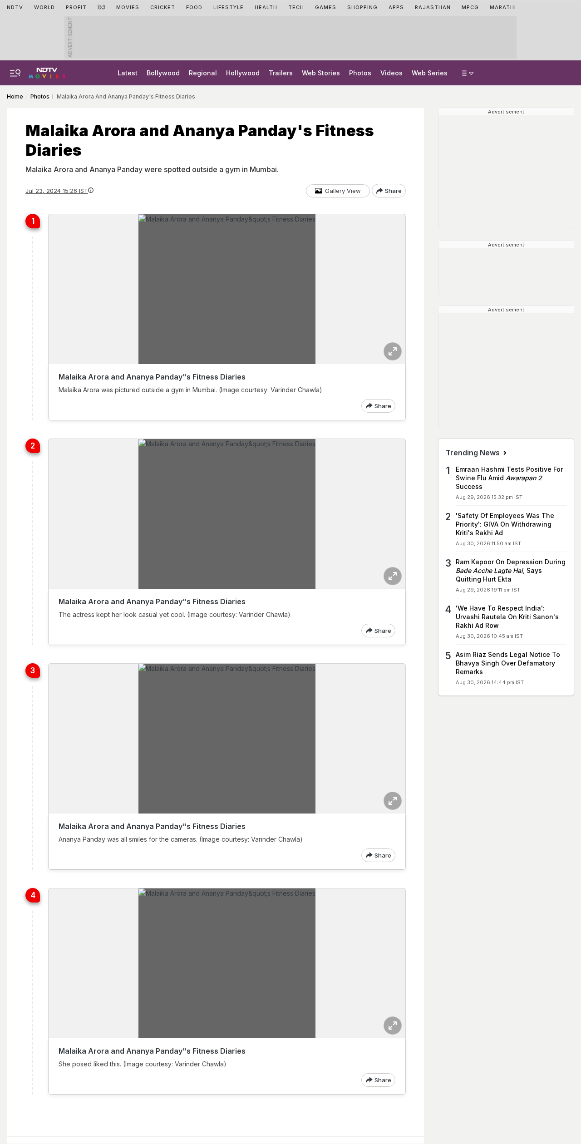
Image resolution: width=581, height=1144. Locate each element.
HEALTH (266, 7)
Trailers (281, 73)
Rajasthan (433, 7)
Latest (128, 73)
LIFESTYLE (228, 7)
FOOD (194, 7)
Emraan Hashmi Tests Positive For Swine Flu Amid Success (509, 477)
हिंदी (101, 7)
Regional (203, 73)
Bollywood (163, 73)
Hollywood (243, 73)
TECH (296, 7)
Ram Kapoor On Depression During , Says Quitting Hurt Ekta (511, 570)
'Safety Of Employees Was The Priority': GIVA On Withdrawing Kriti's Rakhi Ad (505, 524)
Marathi (503, 7)
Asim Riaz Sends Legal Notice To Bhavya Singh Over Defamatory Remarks (508, 663)
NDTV (15, 7)
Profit (76, 7)
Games (325, 7)
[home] (47, 70)
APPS (396, 7)
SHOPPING (362, 7)
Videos (391, 73)
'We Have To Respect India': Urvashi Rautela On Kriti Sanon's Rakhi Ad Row (507, 616)
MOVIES (127, 7)
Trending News (474, 452)
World (44, 7)
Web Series (430, 73)
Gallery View (343, 190)
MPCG (470, 7)
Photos (360, 73)
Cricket (162, 7)
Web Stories (321, 73)
